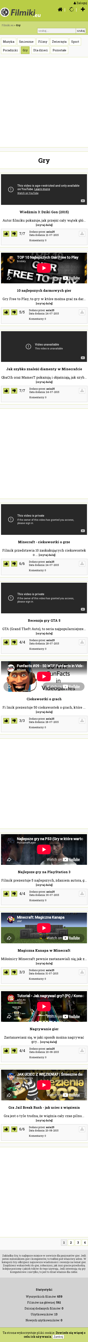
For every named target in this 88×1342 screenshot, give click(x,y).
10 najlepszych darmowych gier (44, 290)
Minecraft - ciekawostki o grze (44, 542)
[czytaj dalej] (44, 225)
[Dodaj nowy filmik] (82, 9)
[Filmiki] (21, 17)
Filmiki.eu (8, 25)
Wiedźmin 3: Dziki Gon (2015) (44, 212)
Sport (75, 42)
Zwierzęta (59, 42)
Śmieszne (26, 42)
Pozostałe (59, 50)
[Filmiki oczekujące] (70, 9)
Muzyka (8, 42)
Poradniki (10, 50)
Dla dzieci (40, 50)
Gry (25, 50)
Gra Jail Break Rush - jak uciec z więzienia (44, 1107)
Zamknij (58, 1336)
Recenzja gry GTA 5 (44, 620)
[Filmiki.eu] (59, 9)
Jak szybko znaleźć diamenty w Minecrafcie (44, 369)
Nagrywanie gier (44, 1029)
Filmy (42, 42)
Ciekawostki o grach (44, 699)
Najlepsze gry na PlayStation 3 (44, 872)
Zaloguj (81, 3)
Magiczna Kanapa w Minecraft (44, 950)
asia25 (50, 231)
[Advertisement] (44, 102)
